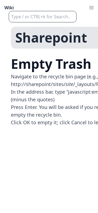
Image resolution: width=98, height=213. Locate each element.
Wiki (9, 8)
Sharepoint (51, 37)
